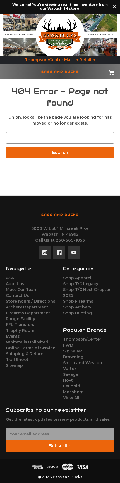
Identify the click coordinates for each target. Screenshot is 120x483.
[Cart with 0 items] (103, 70)
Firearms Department (28, 312)
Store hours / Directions (30, 301)
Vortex (69, 368)
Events (13, 336)
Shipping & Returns (26, 353)
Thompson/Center (82, 339)
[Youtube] (74, 253)
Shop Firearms (78, 301)
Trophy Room (20, 330)
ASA (10, 277)
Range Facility (20, 318)
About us (15, 283)
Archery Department (27, 307)
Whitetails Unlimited (27, 342)
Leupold (71, 386)
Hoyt (68, 380)
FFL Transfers (20, 324)
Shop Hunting (77, 312)
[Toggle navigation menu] (13, 71)
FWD (68, 345)
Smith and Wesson (82, 362)
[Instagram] (45, 253)
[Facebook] (59, 253)
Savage (70, 374)
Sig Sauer (72, 350)
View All (71, 397)
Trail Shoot (17, 359)
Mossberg (73, 391)
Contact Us (17, 295)
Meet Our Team (21, 289)
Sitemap (14, 365)
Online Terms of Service (30, 347)
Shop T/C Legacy (80, 283)
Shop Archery (77, 307)
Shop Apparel (77, 277)
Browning (73, 356)
